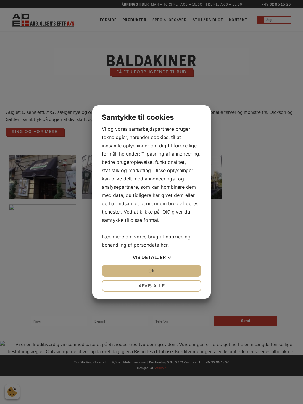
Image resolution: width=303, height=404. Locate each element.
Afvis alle (151, 286)
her (164, 245)
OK (151, 271)
